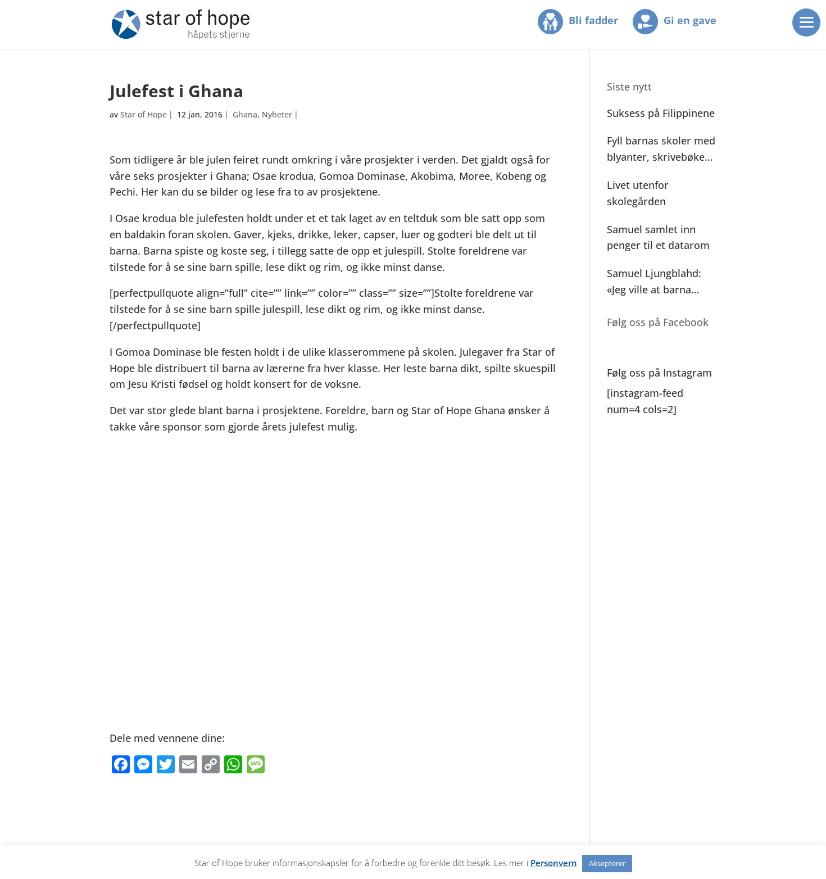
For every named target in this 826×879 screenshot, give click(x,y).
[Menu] (806, 22)
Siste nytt (629, 86)
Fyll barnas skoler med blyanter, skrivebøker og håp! (661, 149)
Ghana (245, 114)
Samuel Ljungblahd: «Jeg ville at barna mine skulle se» (654, 282)
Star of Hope (143, 114)
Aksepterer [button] (607, 863)
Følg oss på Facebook (658, 322)
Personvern (553, 862)
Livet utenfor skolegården (638, 193)
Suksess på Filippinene (661, 113)
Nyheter (277, 114)
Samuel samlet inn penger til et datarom (658, 237)
